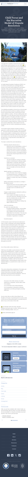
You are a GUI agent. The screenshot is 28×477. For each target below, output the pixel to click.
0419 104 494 (16, 1)
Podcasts (14, 445)
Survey (2, 398)
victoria (18, 31)
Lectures (3, 396)
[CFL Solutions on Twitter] (16, 455)
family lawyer (14, 30)
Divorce (24, 29)
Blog (2, 388)
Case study (3, 391)
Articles (22, 28)
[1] (23, 65)
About (14, 436)
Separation (24, 30)
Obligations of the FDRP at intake (14, 343)
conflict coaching (19, 29)
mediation (19, 30)
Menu (26, 3)
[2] (14, 77)
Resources (14, 442)
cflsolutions (13, 29)
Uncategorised (4, 29)
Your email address (7, 330)
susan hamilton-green (12, 31)
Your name (4, 325)
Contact (14, 448)
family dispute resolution (6, 30)
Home (14, 433)
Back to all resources (6, 377)
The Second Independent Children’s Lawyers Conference (14, 346)
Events (2, 393)
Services (14, 439)
